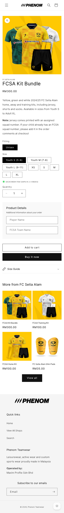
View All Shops (14, 430)
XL (17, 174)
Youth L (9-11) (14, 167)
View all (32, 377)
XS (33, 167)
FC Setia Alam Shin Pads (43, 364)
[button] (6, 5)
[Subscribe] (53, 492)
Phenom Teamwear (36, 507)
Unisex (10, 147)
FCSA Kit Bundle (10, 323)
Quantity (7, 186)
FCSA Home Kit (9, 364)
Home (10, 423)
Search (10, 438)
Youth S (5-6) (14, 160)
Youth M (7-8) (39, 160)
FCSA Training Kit (40, 323)
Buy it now (32, 256)
